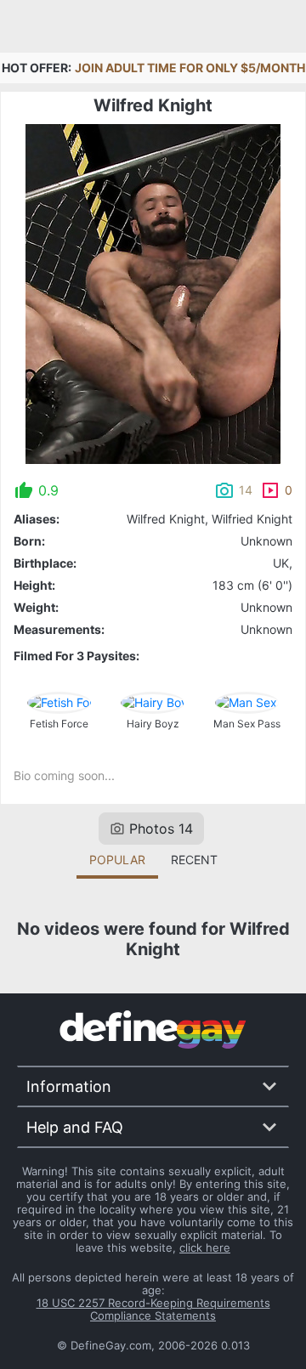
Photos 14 (161, 828)
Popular (117, 859)
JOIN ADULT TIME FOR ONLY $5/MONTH (190, 67)
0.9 (48, 490)
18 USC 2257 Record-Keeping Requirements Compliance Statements (153, 1309)
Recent (194, 859)
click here (204, 1247)
